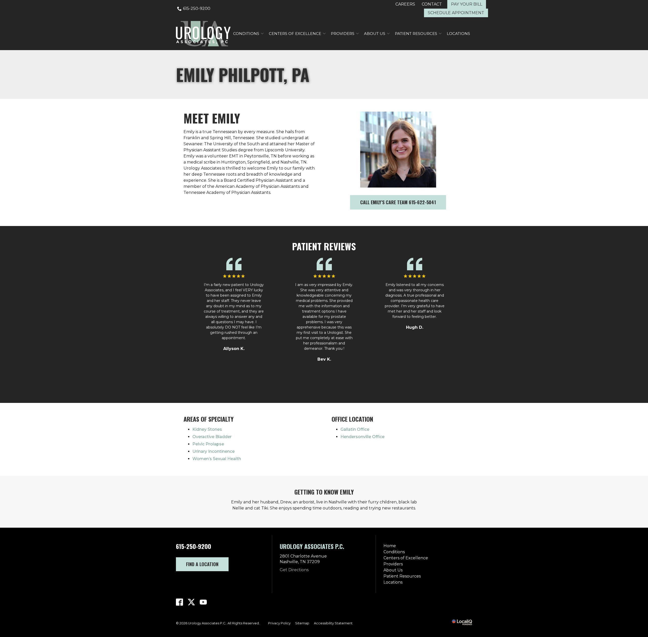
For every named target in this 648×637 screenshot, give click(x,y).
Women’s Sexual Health (216, 458)
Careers (405, 4)
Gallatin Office (354, 429)
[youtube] (203, 602)
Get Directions (294, 569)
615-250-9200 (196, 8)
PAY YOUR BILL (466, 4)
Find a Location (202, 564)
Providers (342, 33)
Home (389, 545)
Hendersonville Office (362, 436)
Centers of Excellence (295, 33)
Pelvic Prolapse (208, 444)
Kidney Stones (207, 429)
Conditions (246, 33)
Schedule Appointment (456, 12)
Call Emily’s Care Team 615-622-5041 (398, 202)
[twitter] (191, 602)
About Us (374, 33)
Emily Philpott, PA (242, 74)
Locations (458, 33)
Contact (432, 4)
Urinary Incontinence (213, 451)
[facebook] (179, 602)
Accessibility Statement (333, 623)
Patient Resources (416, 33)
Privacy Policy (279, 623)
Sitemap (302, 623)
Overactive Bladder (212, 436)
